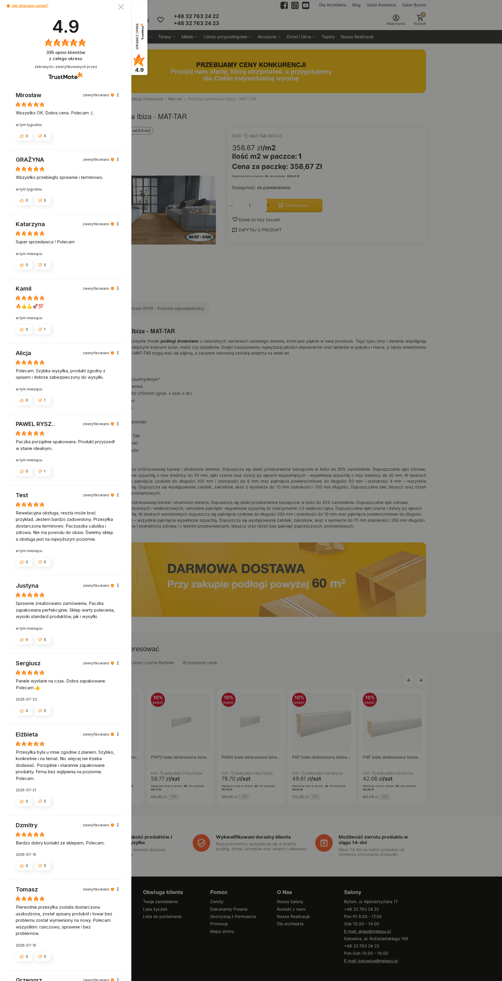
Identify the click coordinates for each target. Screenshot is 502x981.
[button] (8, 6)
